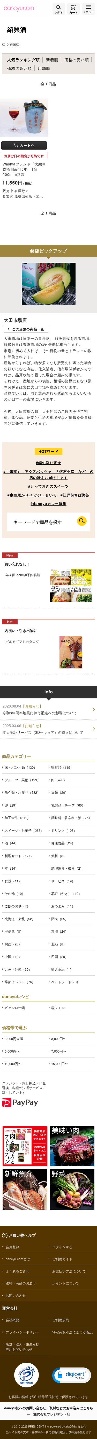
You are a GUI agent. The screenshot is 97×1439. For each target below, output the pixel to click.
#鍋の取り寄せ (48, 462)
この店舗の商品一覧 (28, 329)
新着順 (52, 59)
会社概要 (12, 1319)
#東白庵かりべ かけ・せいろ (32, 494)
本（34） (11, 868)
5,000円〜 (12, 1051)
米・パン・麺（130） (21, 767)
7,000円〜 (58, 1051)
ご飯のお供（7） (17, 905)
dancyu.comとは (18, 1258)
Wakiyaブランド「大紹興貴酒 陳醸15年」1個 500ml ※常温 (24, 169)
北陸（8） (58, 944)
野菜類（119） (62, 767)
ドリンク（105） (64, 830)
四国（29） (59, 956)
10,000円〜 (13, 1063)
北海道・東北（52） (20, 918)
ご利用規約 (60, 1319)
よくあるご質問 (17, 1271)
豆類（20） (59, 792)
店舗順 (44, 68)
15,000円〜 (59, 1063)
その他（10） (15, 893)
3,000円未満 (14, 1038)
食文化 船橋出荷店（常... (23, 196)
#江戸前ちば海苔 (75, 494)
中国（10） (13, 956)
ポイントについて (65, 1283)
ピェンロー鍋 (15, 1007)
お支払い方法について (69, 1271)
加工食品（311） (17, 817)
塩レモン (58, 1007)
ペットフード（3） (65, 981)
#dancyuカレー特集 (48, 503)
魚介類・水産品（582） (22, 792)
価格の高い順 (19, 68)
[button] (71, 1375)
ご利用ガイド (62, 1258)
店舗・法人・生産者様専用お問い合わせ (22, 1346)
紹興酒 (14, 44)
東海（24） (59, 931)
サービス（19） (63, 880)
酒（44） (11, 842)
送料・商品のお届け (21, 1283)
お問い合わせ (16, 1295)
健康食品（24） (63, 842)
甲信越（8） (14, 931)
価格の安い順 (76, 59)
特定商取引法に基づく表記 (72, 1332)
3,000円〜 (58, 1038)
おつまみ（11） (63, 905)
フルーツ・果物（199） (22, 779)
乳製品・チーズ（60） (68, 805)
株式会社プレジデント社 (51, 1414)
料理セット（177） (19, 855)
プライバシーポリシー (22, 1332)
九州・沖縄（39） (18, 969)
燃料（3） (58, 855)
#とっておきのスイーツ (48, 486)
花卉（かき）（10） (66, 893)
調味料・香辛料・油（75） (71, 817)
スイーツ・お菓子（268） (24, 830)
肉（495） (59, 779)
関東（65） (59, 918)
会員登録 (12, 1246)
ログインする (62, 1246)
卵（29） (11, 805)
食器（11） (13, 880)
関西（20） (13, 944)
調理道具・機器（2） (67, 868)
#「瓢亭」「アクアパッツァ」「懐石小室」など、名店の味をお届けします (48, 474)
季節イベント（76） (20, 981)
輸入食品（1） (62, 969)
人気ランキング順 (23, 60)
